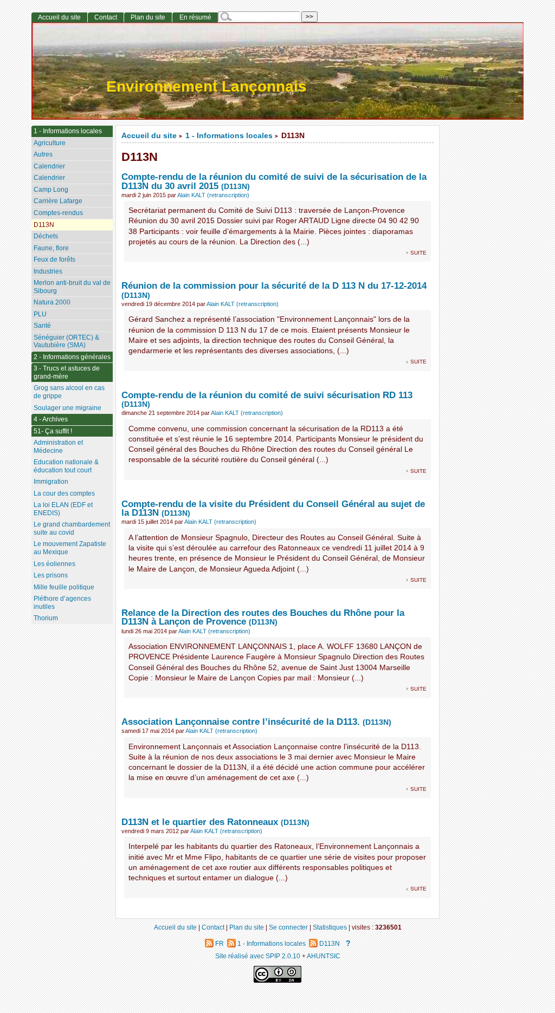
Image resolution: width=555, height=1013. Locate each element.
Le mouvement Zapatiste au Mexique (70, 548)
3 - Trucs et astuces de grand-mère (67, 372)
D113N (44, 225)
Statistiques (330, 927)
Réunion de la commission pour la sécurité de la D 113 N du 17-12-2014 (274, 285)
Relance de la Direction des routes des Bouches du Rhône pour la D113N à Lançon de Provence (262, 617)
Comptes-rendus (58, 213)
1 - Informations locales (229, 136)
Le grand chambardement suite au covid (72, 528)
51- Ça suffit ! (53, 431)
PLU (40, 314)
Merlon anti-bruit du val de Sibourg (72, 287)
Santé (42, 325)
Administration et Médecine (58, 446)
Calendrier (49, 166)
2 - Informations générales (72, 357)
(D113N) (235, 187)
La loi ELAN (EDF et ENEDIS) (63, 509)
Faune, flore (51, 248)
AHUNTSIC (323, 955)
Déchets (46, 236)
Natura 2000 (52, 302)
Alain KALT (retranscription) (213, 195)
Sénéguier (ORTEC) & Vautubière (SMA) (66, 341)
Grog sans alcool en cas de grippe (69, 392)
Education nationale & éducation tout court (66, 466)
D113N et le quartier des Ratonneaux (199, 822)
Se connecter (288, 927)
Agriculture (50, 143)
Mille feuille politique (64, 587)
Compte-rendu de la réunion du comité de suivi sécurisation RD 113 (266, 395)
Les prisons (51, 575)
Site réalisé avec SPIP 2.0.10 (257, 955)
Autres (43, 154)
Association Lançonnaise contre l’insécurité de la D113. (240, 721)
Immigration (51, 481)
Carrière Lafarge (58, 201)
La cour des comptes (64, 493)
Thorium (46, 618)
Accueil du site (149, 136)
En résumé (195, 17)
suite (418, 252)
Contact (105, 17)
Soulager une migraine (67, 408)
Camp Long (51, 189)
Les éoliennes (54, 564)
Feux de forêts (54, 259)
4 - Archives (51, 419)
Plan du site (148, 17)
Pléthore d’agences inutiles (62, 603)
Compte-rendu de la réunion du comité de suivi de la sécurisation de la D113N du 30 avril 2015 (274, 181)
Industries (48, 271)
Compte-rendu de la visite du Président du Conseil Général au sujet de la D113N (273, 508)
